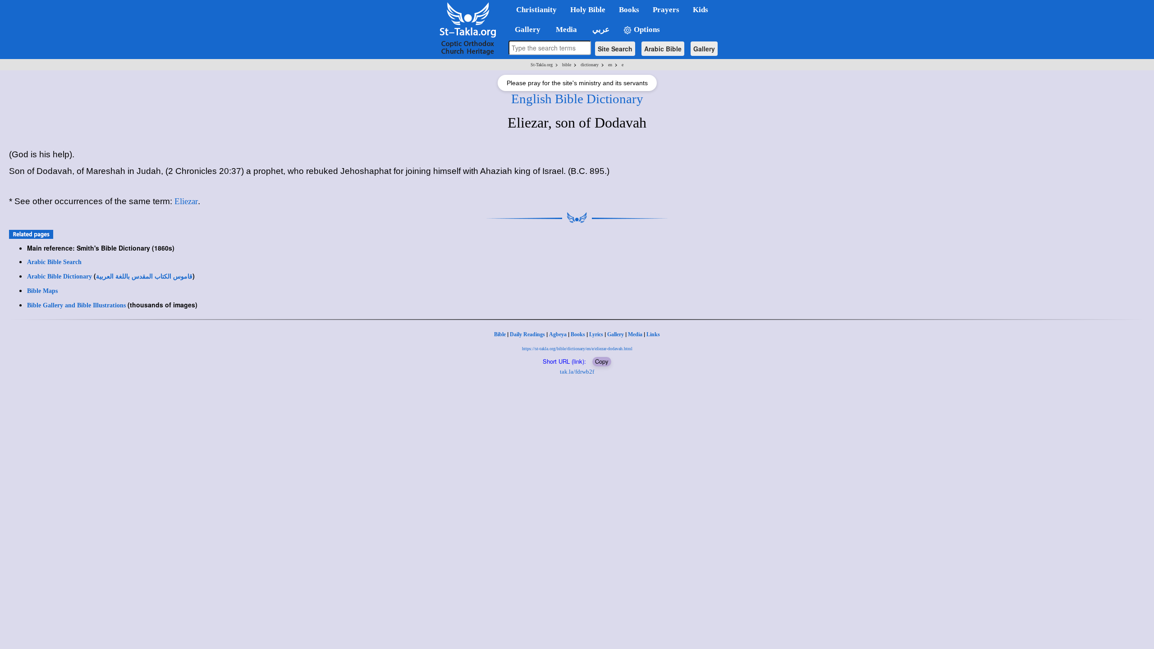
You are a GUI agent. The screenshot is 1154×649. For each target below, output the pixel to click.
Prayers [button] (666, 9)
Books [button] (629, 9)
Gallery (704, 48)
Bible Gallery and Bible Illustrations (76, 305)
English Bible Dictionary (577, 98)
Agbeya (558, 334)
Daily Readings (527, 334)
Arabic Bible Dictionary (59, 276)
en (610, 64)
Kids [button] (700, 9)
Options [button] (646, 29)
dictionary (590, 64)
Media (635, 334)
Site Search (615, 48)
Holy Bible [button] (587, 9)
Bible (500, 334)
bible (566, 64)
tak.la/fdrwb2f (577, 371)
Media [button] (565, 29)
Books (578, 334)
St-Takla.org (542, 64)
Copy (602, 361)
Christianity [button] (536, 9)
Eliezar (186, 201)
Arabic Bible (663, 48)
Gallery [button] (524, 29)
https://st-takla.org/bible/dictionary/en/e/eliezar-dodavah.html (577, 348)
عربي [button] (600, 29)
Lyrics (596, 334)
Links (653, 334)
